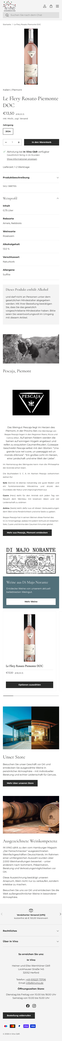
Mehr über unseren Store (20, 783)
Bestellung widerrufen (19, 1015)
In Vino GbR (14, 1034)
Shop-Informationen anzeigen (22, 159)
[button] (51, 6)
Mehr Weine (31, 601)
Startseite (7, 24)
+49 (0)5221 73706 (36, 979)
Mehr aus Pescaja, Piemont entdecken (27, 532)
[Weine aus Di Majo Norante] (31, 561)
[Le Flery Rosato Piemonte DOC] (29, 638)
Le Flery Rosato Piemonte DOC (27, 24)
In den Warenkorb (41, 142)
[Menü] (57, 6)
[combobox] (31, 15)
